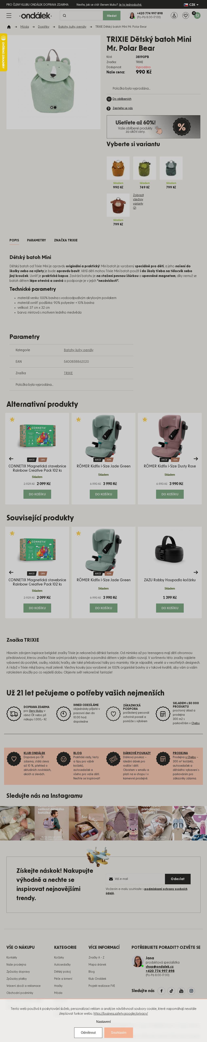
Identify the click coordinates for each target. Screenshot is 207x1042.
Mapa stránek (97, 964)
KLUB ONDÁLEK (34, 753)
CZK (192, 4)
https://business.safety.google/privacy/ (121, 1013)
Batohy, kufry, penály (78, 350)
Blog (92, 971)
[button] (37, 490)
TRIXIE (68, 373)
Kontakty (11, 957)
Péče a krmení (63, 979)
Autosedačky (62, 964)
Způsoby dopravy (18, 971)
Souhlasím (118, 1032)
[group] (37, 459)
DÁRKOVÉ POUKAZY (137, 753)
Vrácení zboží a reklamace (23, 986)
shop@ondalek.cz (160, 966)
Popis (14, 240)
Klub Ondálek (97, 979)
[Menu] (8, 15)
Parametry (36, 240)
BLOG (77, 753)
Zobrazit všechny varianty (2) (138, 201)
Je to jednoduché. (130, 4)
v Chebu (190, 757)
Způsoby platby (16, 979)
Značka (66, 240)
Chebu (195, 723)
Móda (58, 993)
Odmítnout (88, 1032)
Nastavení (103, 1021)
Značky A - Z (96, 957)
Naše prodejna (16, 964)
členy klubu (36, 711)
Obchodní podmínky (19, 993)
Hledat (112, 16)
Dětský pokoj (62, 971)
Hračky (58, 986)
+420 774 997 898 (160, 971)
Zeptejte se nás (123, 108)
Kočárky (59, 957)
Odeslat (178, 879)
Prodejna (180, 753)
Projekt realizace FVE (102, 986)
